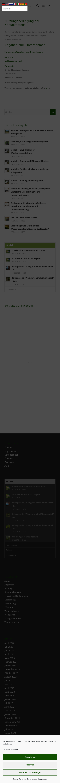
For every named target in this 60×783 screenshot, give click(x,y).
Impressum (42, 779)
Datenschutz (32, 779)
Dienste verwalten (11, 749)
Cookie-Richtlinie (19, 779)
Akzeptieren (30, 757)
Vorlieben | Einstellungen (30, 772)
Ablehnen (30, 765)
